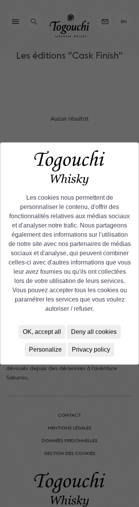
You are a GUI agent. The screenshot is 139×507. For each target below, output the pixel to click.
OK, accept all (42, 331)
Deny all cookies (94, 331)
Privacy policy (91, 349)
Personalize (45, 349)
